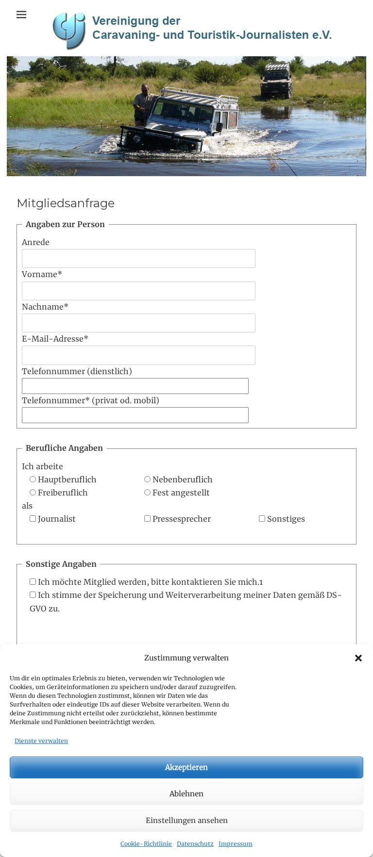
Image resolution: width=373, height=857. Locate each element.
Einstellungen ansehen (187, 820)
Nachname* (45, 307)
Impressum (236, 843)
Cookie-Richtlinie (146, 843)
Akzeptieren (186, 767)
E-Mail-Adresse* (55, 339)
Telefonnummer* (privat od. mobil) (90, 400)
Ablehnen (186, 793)
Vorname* (42, 274)
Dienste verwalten (41, 740)
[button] (358, 658)
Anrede (36, 242)
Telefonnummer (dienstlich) (77, 371)
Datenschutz (195, 843)
